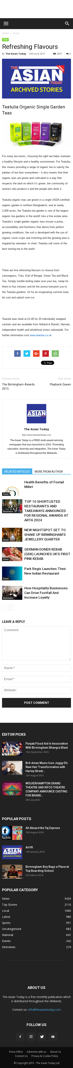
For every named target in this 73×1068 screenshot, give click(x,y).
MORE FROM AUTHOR (49, 471)
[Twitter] (42, 1037)
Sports (6, 923)
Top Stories (9, 904)
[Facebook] (20, 1037)
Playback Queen (60, 384)
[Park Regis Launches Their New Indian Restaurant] (12, 573)
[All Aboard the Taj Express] (12, 833)
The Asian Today (16, 53)
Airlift (29, 847)
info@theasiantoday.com (44, 1009)
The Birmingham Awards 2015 (18, 386)
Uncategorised (11, 929)
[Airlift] (12, 852)
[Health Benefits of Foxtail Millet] (12, 488)
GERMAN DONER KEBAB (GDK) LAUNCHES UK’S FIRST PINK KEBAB (47, 554)
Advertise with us (36, 1051)
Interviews (8, 947)
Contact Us (21, 1056)
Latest (6, 917)
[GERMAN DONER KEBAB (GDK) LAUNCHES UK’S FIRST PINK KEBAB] (12, 554)
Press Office (16, 1051)
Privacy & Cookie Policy (44, 1056)
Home (5, 33)
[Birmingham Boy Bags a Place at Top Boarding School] (12, 872)
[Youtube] (53, 1037)
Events (6, 941)
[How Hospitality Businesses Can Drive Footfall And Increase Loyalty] (12, 593)
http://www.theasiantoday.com (36, 435)
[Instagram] (31, 1037)
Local (5, 911)
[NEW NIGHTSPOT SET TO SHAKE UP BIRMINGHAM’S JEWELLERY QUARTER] (12, 535)
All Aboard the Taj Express (43, 828)
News (6, 898)
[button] (67, 23)
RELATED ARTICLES (17, 471)
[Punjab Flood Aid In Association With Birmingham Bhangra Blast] (12, 748)
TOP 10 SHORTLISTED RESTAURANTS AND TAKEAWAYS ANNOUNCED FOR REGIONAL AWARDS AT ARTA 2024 (46, 510)
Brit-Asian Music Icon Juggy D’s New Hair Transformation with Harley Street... (47, 767)
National (7, 935)
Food (16, 33)
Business (8, 511)
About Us (55, 1051)
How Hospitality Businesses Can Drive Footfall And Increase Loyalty (46, 592)
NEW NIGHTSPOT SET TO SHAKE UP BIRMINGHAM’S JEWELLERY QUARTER (45, 534)
